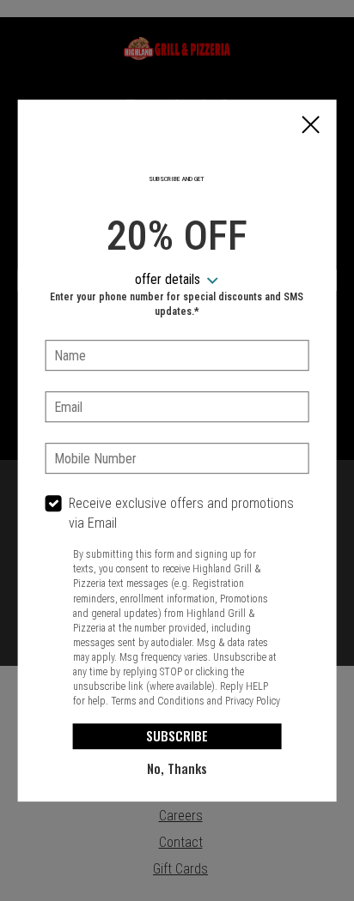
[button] (310, 126)
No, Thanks (177, 768)
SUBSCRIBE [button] (177, 735)
